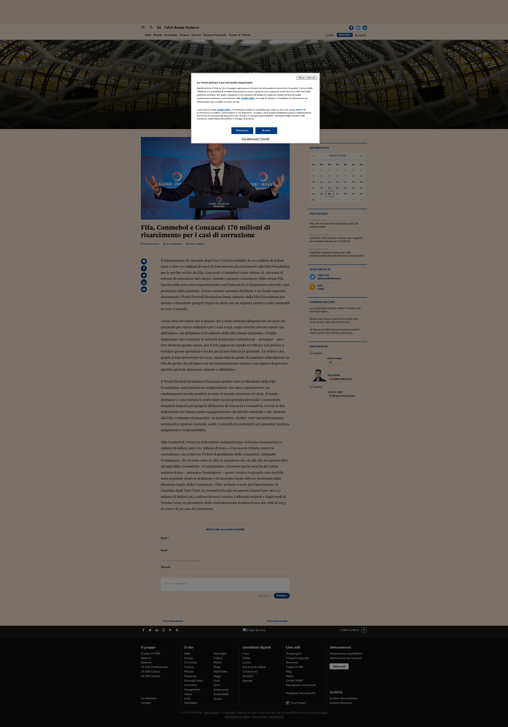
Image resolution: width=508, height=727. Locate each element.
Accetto (266, 130)
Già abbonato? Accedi (255, 138)
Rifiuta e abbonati (306, 78)
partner (299, 109)
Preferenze (242, 130)
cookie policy (248, 98)
